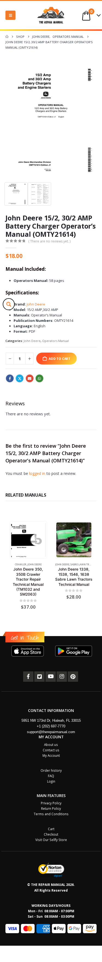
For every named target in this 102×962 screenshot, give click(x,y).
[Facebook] (28, 676)
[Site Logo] (51, 15)
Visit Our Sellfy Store (51, 840)
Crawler (20, 564)
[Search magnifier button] (9, 304)
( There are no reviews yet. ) (49, 241)
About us (51, 744)
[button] (10, 15)
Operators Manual (55, 341)
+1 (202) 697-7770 (51, 726)
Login (51, 781)
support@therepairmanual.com (51, 732)
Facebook (9, 378)
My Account (51, 755)
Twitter (19, 378)
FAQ (51, 776)
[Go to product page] (28, 540)
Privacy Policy (51, 803)
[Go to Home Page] (6, 36)
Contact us (51, 750)
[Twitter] (39, 676)
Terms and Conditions (51, 814)
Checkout (51, 834)
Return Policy (51, 808)
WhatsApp (39, 378)
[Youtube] (50, 676)
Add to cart (59, 358)
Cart (51, 829)
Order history (51, 770)
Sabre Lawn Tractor (83, 564)
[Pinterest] (73, 676)
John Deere (36, 304)
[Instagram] (62, 676)
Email (29, 378)
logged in (37, 473)
